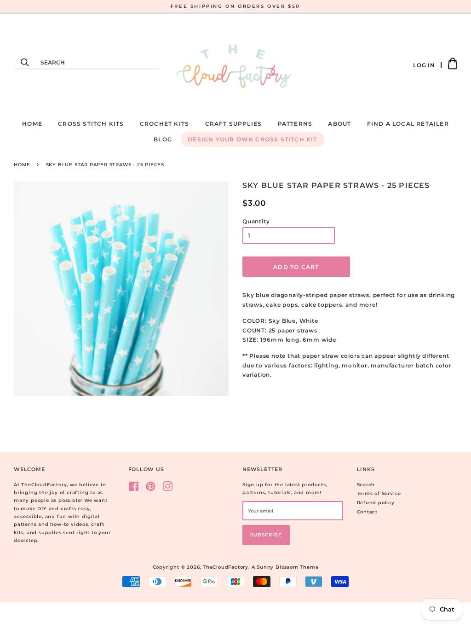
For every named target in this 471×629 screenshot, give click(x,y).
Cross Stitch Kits (91, 123)
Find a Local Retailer (408, 123)
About (339, 123)
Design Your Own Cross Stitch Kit (252, 139)
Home (32, 123)
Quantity (256, 221)
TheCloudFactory (225, 567)
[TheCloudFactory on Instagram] (167, 489)
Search (366, 485)
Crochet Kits (164, 123)
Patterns (295, 123)
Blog (163, 139)
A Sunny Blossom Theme (285, 567)
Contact (367, 512)
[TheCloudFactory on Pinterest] (150, 489)
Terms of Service (379, 493)
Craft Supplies (233, 123)
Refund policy (376, 503)
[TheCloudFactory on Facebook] (133, 489)
